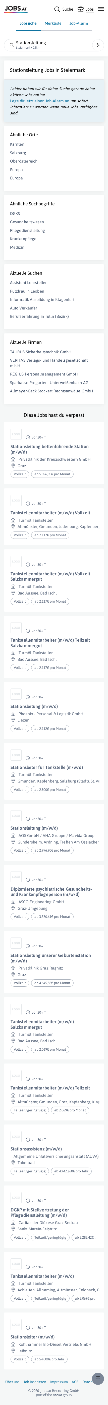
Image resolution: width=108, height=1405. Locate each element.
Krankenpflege (23, 238)
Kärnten (17, 144)
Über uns (12, 1382)
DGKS (15, 213)
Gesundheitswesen (27, 222)
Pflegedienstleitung (27, 230)
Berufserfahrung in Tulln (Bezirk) (39, 316)
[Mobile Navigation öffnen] (101, 9)
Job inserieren (35, 1382)
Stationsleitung (26, 70)
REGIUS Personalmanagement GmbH (44, 374)
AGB (75, 1382)
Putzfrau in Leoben (27, 291)
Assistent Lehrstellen (28, 282)
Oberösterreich (23, 161)
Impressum (59, 1382)
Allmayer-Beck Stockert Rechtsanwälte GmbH (51, 391)
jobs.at (45, 1391)
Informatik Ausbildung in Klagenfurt (42, 299)
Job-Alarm (79, 23)
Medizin (17, 247)
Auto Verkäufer (23, 308)
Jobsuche (28, 23)
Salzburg (18, 152)
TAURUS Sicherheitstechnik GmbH (41, 352)
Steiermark (73, 70)
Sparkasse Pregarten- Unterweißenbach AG (49, 382)
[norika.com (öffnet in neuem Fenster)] (54, 1395)
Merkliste (53, 23)
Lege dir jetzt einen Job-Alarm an (39, 101)
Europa (16, 169)
